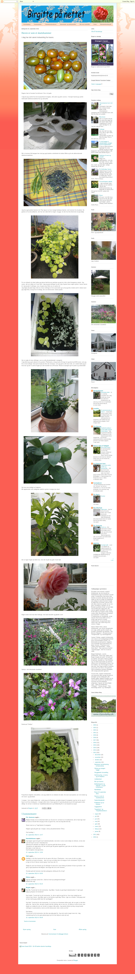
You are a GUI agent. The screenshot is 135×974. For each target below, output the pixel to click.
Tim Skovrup (97, 426)
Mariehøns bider (105, 392)
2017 (94, 740)
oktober (97, 759)
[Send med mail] (43, 808)
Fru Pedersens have (99, 463)
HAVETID (96, 543)
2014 (94, 747)
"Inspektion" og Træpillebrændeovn (100, 810)
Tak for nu (103, 527)
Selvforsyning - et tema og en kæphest (101, 775)
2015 (94, 745)
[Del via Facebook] (49, 808)
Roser (101, 195)
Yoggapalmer (98, 806)
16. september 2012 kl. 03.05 (34, 873)
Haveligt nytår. (105, 545)
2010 (94, 837)
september (98, 762)
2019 (94, 735)
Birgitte (28, 887)
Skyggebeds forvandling (101, 772)
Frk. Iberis (96, 494)
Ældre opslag (82, 929)
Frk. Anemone (30, 817)
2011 (94, 834)
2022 (94, 730)
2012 (94, 752)
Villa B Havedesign (96, 31)
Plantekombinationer (50, 24)
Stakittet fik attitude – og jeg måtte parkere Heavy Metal (106, 429)
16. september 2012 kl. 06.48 (34, 917)
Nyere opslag (27, 929)
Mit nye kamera (98, 781)
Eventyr (103, 496)
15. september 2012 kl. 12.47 (34, 835)
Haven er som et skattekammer (99, 796)
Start (54, 929)
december (98, 754)
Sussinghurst (97, 483)
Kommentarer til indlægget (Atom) (58, 934)
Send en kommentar (30, 921)
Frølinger (101, 129)
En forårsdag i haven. (105, 169)
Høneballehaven (31, 838)
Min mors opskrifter (85, 24)
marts (97, 826)
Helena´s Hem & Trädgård (101, 446)
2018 (94, 737)
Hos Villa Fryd (97, 508)
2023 (94, 727)
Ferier (95, 24)
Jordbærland (97, 779)
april (96, 824)
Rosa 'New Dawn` (106, 447)
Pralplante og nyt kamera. (99, 803)
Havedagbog (26, 24)
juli (96, 816)
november (98, 757)
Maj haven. (102, 117)
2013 (94, 750)
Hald (27, 856)
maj (96, 821)
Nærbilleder (97, 789)
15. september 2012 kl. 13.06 (34, 852)
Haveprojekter (38, 24)
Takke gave (104, 509)
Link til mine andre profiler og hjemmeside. (106, 467)
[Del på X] (47, 808)
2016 (94, 742)
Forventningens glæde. (105, 181)
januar (97, 831)
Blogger (76, 960)
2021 (94, 732)
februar (97, 829)
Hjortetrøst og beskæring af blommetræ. (101, 765)
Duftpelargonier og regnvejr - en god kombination (99, 785)
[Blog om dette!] (45, 808)
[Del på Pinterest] (50, 808)
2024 (94, 725)
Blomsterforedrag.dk (105, 24)
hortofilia (96, 408)
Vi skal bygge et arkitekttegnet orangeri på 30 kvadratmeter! (105, 143)
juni (96, 819)
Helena (28, 877)
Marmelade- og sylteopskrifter (68, 24)
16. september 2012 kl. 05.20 (34, 884)
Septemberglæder (99, 800)
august (97, 814)
